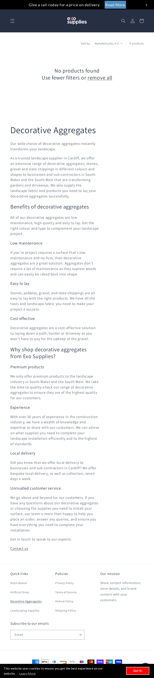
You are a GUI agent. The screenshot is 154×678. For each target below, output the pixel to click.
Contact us (19, 548)
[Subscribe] (80, 635)
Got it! (138, 670)
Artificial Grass (19, 592)
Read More (115, 4)
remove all (100, 77)
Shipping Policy (65, 610)
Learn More (27, 673)
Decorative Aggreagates (26, 601)
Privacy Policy (64, 583)
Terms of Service (66, 592)
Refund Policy (64, 601)
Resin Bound (18, 583)
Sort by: (86, 43)
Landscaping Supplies (24, 610)
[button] (12, 20)
